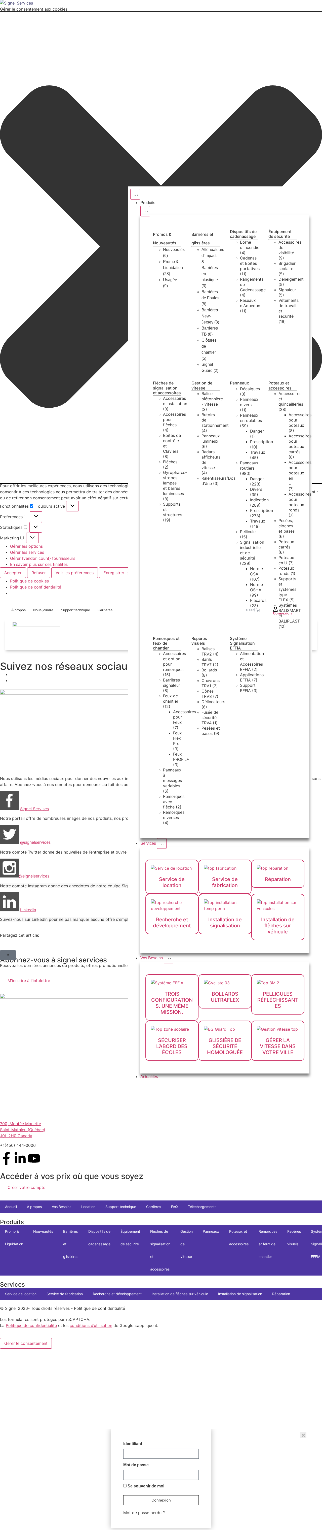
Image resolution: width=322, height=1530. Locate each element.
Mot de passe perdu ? (144, 1512)
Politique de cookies (29, 580)
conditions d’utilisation (91, 1325)
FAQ (174, 1207)
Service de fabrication (65, 1294)
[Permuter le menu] (135, 194)
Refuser (38, 572)
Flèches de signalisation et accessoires (167, 387)
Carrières (105, 610)
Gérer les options (26, 546)
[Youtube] (34, 1158)
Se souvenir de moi (145, 1486)
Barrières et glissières (70, 1244)
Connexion (282, 613)
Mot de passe (136, 1465)
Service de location (20, 1294)
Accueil (11, 1207)
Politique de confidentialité (35, 587)
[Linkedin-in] (20, 1158)
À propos (18, 610)
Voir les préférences (75, 572)
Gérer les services (27, 552)
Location (88, 1207)
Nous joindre (43, 610)
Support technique (75, 610)
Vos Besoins (61, 1207)
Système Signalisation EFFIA (242, 643)
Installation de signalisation (240, 1294)
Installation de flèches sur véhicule (180, 1294)
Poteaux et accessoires (280, 385)
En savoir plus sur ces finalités (39, 564)
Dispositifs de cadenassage (243, 234)
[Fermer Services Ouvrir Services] (162, 843)
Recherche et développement (117, 1294)
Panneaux (239, 382)
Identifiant (132, 1444)
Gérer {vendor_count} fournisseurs (42, 558)
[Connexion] (275, 609)
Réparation (281, 1294)
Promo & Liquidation (14, 1237)
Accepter (13, 572)
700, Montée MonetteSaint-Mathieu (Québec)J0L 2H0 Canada (22, 1129)
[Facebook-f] (6, 1158)
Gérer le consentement (26, 1343)
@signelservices (34, 875)
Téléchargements (202, 1207)
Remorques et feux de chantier (166, 643)
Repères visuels (199, 641)
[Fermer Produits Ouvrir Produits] (145, 211)
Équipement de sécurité (280, 234)
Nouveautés (43, 1231)
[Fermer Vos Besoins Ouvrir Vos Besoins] (168, 958)
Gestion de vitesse (201, 385)
